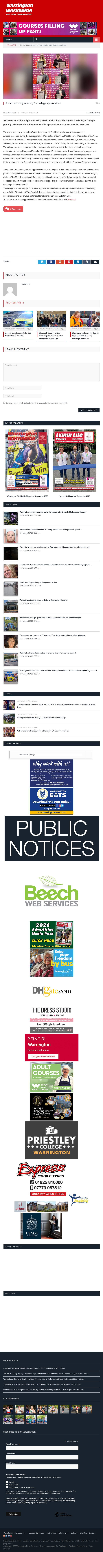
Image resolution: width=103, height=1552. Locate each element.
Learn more (11, 1503)
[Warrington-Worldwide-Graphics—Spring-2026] (51, 1092)
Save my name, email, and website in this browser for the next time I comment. (36, 403)
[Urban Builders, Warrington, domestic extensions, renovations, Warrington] (41, 1211)
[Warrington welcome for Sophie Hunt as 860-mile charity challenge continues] (85, 320)
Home (21, 45)
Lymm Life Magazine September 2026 (74, 496)
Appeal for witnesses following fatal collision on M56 (23, 1368)
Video (9, 694)
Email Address (13, 1444)
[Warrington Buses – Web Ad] (51, 976)
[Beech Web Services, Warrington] (51, 920)
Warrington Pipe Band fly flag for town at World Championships (41, 718)
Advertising (8, 1533)
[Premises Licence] (52, 860)
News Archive (20, 1533)
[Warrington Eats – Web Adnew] (51, 814)
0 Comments (15, 209)
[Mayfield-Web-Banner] (51, 786)
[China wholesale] (51, 1004)
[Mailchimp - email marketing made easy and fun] (63, 1517)
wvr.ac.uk (72, 199)
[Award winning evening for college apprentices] (51, 77)
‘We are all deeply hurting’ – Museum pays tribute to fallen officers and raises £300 (51, 336)
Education (90, 113)
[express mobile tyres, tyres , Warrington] (41, 1200)
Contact (92, 1533)
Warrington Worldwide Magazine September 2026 (27, 496)
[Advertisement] (51, 233)
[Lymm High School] (41, 1238)
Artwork (9, 113)
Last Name (10, 1463)
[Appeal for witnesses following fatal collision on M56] (18, 320)
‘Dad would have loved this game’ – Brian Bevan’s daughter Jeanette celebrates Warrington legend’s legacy (56, 705)
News (28, 45)
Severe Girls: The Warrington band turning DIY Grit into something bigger (31, 1384)
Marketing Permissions (15, 1475)
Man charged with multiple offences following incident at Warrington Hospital (32, 1390)
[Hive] (51, 1120)
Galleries (74, 1533)
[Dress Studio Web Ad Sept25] (51, 1032)
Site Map (83, 1533)
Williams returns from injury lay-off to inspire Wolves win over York (43, 731)
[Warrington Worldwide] (21, 9)
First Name (10, 1453)
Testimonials (51, 1533)
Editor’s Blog (63, 1533)
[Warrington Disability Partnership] (79, 1208)
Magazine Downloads (36, 1533)
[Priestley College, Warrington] (51, 1159)
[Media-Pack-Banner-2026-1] (51, 948)
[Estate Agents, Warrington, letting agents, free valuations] (51, 1061)
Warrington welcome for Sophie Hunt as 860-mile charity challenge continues (85, 336)
